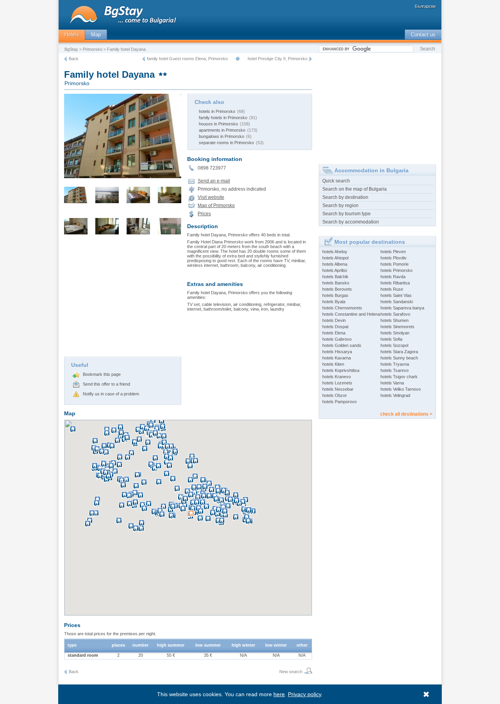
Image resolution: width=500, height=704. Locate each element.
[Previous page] (65, 59)
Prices (204, 213)
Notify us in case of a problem (111, 393)
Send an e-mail (214, 181)
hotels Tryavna (394, 364)
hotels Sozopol (394, 345)
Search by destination (345, 197)
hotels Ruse (391, 289)
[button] (192, 517)
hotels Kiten (333, 364)
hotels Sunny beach (399, 358)
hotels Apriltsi (334, 270)
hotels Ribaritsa (395, 283)
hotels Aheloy (334, 251)
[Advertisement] (122, 298)
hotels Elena (333, 333)
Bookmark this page (102, 374)
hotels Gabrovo (337, 339)
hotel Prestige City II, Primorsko (277, 58)
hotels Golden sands (341, 345)
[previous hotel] (143, 59)
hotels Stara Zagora (399, 351)
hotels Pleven (393, 251)
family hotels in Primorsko (223, 117)
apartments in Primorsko (222, 130)
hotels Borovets (337, 289)
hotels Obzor (334, 395)
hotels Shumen (394, 320)
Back (74, 58)
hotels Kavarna (336, 358)
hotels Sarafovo (395, 314)
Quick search (336, 181)
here (279, 694)
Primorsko (92, 49)
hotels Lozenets (337, 383)
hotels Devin (334, 320)
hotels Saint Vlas (396, 295)
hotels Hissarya (337, 351)
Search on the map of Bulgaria (354, 189)
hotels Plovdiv (393, 258)
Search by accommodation (350, 222)
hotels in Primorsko (217, 111)
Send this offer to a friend (106, 384)
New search (290, 671)
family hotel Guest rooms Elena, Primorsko (187, 58)
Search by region (340, 205)
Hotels (71, 35)
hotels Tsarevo (394, 370)
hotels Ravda (392, 276)
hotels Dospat (335, 326)
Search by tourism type (346, 213)
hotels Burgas (335, 295)
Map (96, 35)
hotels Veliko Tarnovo (400, 389)
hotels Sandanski (396, 301)
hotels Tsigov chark (399, 376)
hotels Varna (392, 383)
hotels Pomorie (394, 264)
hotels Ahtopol (335, 258)
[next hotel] (310, 59)
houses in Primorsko (218, 124)
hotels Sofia (391, 339)
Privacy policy (304, 694)
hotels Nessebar (338, 389)
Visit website (211, 197)
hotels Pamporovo (339, 401)
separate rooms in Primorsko (226, 142)
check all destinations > (406, 414)
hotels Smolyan (394, 333)
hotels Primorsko (396, 270)
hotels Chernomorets (342, 308)
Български (425, 6)
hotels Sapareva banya (402, 308)
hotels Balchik (335, 276)
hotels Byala (333, 301)
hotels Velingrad (395, 395)
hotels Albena (334, 264)
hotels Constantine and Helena (351, 314)
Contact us (423, 35)
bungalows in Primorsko (221, 136)
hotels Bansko (335, 283)
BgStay (71, 49)
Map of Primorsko (216, 205)
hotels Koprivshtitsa (340, 370)
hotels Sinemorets (397, 326)
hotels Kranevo (336, 376)
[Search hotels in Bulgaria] (307, 671)
